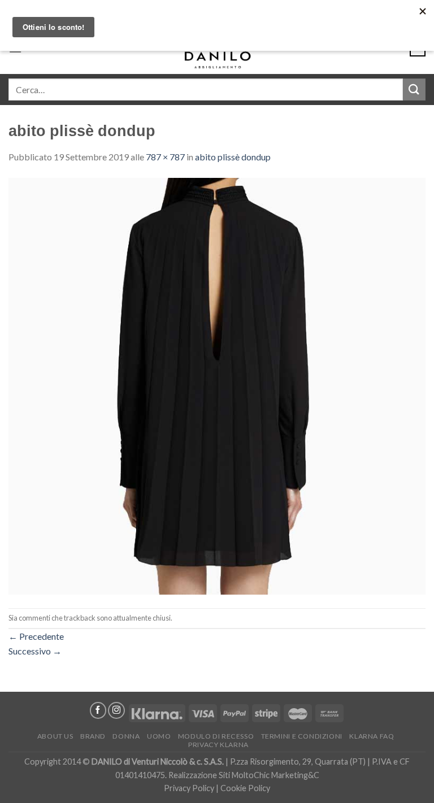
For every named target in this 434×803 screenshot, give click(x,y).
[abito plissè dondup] (217, 384)
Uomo (159, 736)
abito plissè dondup (233, 156)
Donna (126, 736)
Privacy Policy (189, 788)
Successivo (35, 650)
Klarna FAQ (371, 736)
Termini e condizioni (301, 736)
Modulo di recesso (216, 736)
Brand (93, 736)
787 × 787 (165, 156)
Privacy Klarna (218, 744)
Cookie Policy (245, 788)
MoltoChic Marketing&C (275, 775)
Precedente (36, 636)
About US (55, 736)
